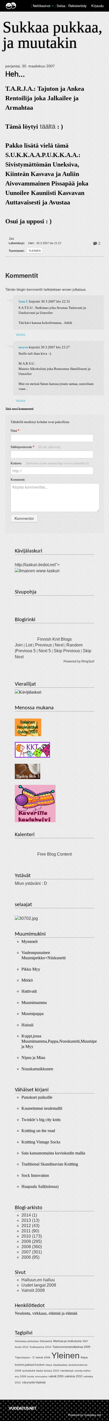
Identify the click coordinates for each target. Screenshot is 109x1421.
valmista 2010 (73, 1376)
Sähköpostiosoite (35, 447)
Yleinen (35, 250)
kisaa (49, 1364)
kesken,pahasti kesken (30, 1364)
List (29, 645)
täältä (47, 126)
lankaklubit (28, 1370)
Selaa (61, 5)
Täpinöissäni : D (24, 1357)
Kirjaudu (97, 5)
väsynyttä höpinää (34, 1382)
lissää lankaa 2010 (47, 1370)
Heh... (15, 74)
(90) (30, 1231)
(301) (31, 1252)
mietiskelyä (67, 1370)
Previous (43, 645)
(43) (30, 1225)
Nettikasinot (42, 5)
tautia (30, 1376)
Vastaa (20, 334)
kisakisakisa (60, 1364)
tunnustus (41, 1376)
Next (59, 645)
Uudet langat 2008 (38, 1285)
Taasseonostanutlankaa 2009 (71, 1346)
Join (19, 645)
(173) (31, 1236)
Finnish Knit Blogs (54, 639)
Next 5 (45, 651)
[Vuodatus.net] (23, 1408)
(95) (30, 1257)
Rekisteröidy (77, 5)
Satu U (23, 301)
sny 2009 (20, 1376)
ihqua (84, 1357)
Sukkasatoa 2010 (40, 1346)
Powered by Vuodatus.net (84, 1415)
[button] (53, 6)
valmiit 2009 (55, 1376)
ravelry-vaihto (83, 1370)
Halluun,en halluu (38, 1280)
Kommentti (18, 479)
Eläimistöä (46, 1341)
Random (74, 645)
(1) (29, 1215)
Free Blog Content (54, 854)
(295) (31, 1241)
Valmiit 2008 (33, 1290)
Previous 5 (26, 651)
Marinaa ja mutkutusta (67, 1341)
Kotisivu (50, 463)
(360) (31, 1246)
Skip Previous (67, 651)
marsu (23, 347)
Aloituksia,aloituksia (27, 1341)
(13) (30, 1220)
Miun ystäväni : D (31, 883)
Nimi (15, 430)
